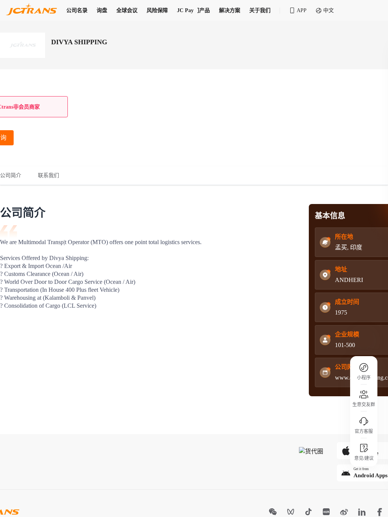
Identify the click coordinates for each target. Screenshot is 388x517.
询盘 (102, 10)
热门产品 (199, 10)
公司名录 (77, 10)
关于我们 (260, 10)
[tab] (15, 175)
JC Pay (185, 10)
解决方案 (229, 10)
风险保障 (157, 10)
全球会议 (127, 10)
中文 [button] (328, 10)
